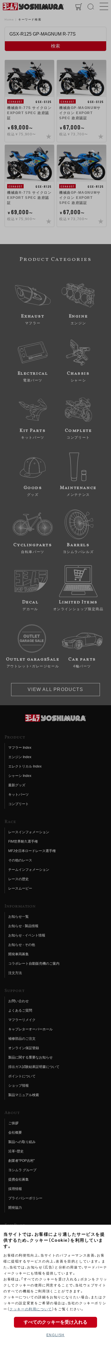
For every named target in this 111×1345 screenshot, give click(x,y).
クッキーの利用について (30, 1309)
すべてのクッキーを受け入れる (55, 1322)
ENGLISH (55, 1335)
